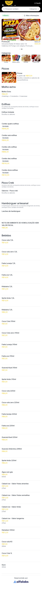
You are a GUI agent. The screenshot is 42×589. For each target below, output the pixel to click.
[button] (20, 49)
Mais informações (32, 15)
